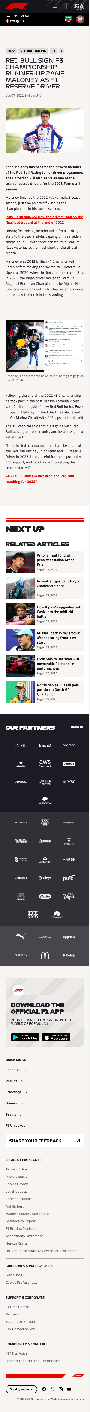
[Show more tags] (61, 51)
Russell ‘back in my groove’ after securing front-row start (58, 638)
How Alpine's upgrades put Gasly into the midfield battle (58, 612)
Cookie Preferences (21, 1282)
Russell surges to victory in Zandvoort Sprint (58, 583)
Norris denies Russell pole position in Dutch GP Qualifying (58, 689)
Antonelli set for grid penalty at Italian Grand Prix (56, 560)
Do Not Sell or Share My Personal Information (42, 1251)
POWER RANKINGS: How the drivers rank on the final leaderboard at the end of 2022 (44, 219)
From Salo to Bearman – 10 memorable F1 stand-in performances (58, 663)
